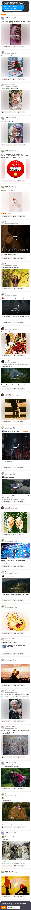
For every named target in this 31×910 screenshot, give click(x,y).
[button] (6, 46)
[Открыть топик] (15, 22)
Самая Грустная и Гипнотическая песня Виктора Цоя (15, 316)
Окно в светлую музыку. (10, 298)
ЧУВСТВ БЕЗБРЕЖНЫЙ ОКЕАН (12, 431)
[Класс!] (2, 214)
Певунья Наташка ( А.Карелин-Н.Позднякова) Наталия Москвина (15, 384)
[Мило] (4, 214)
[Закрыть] (22, 6)
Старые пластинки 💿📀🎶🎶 (8, 254)
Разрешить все (8, 10)
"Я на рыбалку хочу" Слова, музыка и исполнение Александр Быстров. (16, 495)
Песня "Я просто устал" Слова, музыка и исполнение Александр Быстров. (16, 594)
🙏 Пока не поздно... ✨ (8, 461)
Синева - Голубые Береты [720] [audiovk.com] (13, 560)
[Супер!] (5, 214)
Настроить (18, 10)
